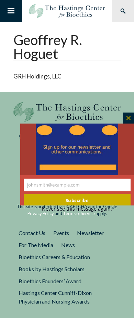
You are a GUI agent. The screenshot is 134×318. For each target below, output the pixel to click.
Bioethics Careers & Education (54, 257)
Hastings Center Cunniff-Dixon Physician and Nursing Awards (55, 297)
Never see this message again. (77, 208)
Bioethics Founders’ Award (50, 281)
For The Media (36, 245)
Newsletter (90, 233)
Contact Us (32, 233)
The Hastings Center (67, 112)
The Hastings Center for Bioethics (67, 11)
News (68, 245)
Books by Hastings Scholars (52, 269)
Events (61, 233)
